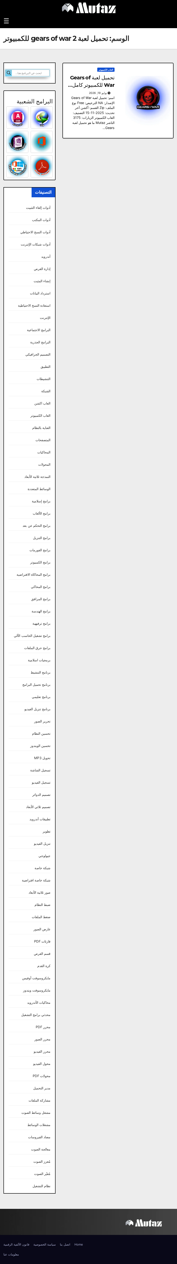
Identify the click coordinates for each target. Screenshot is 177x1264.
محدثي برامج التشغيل (35, 1015)
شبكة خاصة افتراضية (36, 880)
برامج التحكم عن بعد (36, 525)
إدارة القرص (42, 269)
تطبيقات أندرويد (40, 819)
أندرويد (45, 256)
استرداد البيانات (40, 293)
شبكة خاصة (42, 868)
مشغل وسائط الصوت (35, 1112)
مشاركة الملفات (39, 1100)
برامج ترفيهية (41, 623)
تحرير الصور (42, 721)
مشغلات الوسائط (38, 1125)
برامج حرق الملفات (37, 648)
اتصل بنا (65, 1244)
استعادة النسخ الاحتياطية (34, 305)
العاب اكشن (42, 403)
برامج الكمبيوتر (40, 562)
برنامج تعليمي (41, 697)
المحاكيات (43, 452)
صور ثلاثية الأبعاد (39, 892)
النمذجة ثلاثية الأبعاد (37, 477)
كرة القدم (43, 966)
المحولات (44, 464)
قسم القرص (42, 953)
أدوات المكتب (41, 220)
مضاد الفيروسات (39, 1137)
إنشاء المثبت (42, 281)
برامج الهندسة (41, 611)
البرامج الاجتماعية (38, 330)
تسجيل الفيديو (41, 782)
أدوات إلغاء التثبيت (38, 208)
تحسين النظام (41, 733)
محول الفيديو (41, 1064)
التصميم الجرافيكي (37, 354)
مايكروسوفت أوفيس (36, 978)
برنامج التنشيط (40, 672)
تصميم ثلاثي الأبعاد (38, 807)
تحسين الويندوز (40, 746)
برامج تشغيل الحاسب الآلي (32, 636)
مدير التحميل (41, 1088)
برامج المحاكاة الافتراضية (33, 574)
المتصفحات (42, 440)
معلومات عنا (11, 1254)
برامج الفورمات (40, 550)
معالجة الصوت (40, 1149)
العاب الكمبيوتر (106, 69)
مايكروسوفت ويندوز (36, 990)
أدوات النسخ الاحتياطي (35, 232)
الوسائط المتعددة (39, 489)
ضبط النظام (42, 905)
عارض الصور (41, 929)
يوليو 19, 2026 (98, 93)
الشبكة (45, 391)
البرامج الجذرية (40, 342)
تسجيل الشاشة (40, 770)
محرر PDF (43, 1027)
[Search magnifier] (9, 73)
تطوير (46, 831)
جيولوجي (44, 856)
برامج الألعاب (41, 513)
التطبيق (45, 366)
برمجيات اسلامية (39, 660)
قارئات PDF (42, 941)
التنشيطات (43, 379)
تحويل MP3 (42, 758)
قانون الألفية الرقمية (16, 1244)
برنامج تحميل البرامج (36, 684)
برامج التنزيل (41, 538)
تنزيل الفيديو (42, 843)
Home (78, 1244)
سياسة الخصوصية (44, 1244)
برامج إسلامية (41, 501)
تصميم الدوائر (41, 795)
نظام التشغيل (41, 1186)
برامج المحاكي (40, 587)
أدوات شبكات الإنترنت (35, 244)
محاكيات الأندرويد (38, 1002)
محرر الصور (42, 1039)
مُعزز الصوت (41, 1161)
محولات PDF (41, 1076)
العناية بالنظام (41, 428)
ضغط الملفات (41, 917)
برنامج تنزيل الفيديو (37, 709)
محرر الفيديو (42, 1051)
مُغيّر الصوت (42, 1174)
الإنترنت (45, 318)
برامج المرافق (40, 599)
